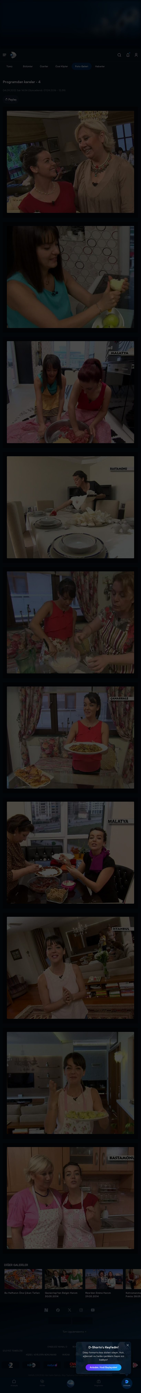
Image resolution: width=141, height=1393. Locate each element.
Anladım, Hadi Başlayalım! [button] (103, 1367)
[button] (128, 1345)
